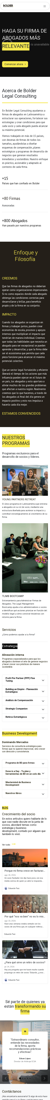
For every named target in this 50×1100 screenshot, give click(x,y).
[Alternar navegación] (44, 6)
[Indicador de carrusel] (20, 1078)
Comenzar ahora (14, 64)
